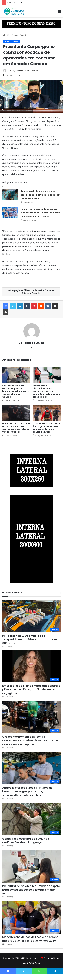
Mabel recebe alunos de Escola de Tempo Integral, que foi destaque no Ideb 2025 (30, 938)
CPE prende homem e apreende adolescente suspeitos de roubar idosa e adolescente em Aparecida (30, 740)
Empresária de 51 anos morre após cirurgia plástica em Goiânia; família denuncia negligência (31, 689)
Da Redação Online (15, 70)
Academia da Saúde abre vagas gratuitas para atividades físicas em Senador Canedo (40, 195)
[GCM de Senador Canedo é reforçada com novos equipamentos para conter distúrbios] (47, 413)
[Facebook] (5, 306)
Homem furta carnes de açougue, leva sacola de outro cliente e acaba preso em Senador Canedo (40, 212)
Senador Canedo (19, 35)
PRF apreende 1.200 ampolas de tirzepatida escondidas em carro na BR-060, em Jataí (29, 639)
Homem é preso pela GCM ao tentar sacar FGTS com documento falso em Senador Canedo (16, 427)
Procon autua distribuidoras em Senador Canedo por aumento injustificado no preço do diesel (46, 391)
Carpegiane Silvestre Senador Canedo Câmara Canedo (32, 292)
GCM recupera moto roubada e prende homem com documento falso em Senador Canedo (15, 391)
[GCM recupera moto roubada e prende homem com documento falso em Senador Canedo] (16, 375)
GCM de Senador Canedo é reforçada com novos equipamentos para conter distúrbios (46, 427)
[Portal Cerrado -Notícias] (14, 11)
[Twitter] (13, 306)
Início (7, 35)
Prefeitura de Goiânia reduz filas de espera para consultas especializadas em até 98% (31, 889)
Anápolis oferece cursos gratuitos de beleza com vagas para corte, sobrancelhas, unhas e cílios (27, 791)
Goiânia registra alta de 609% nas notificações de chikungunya (25, 840)
